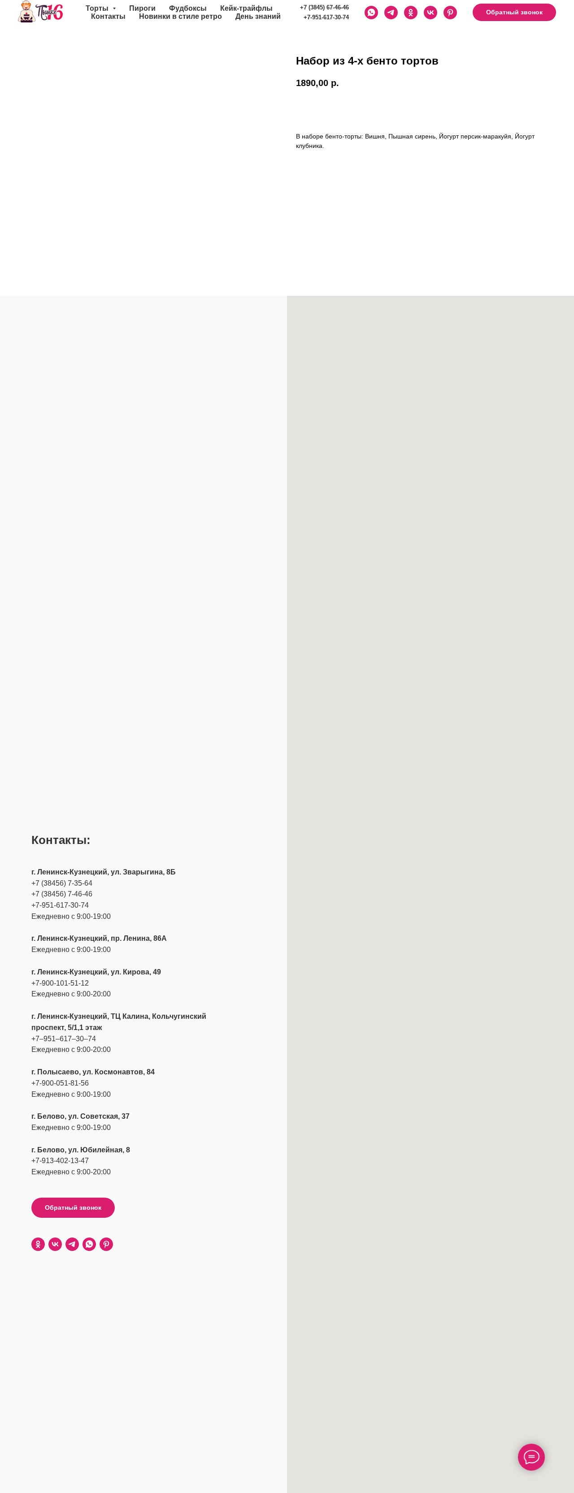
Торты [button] (98, 8)
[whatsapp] (89, 1244)
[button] (514, 13)
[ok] (38, 1244)
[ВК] (430, 12)
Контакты (108, 16)
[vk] (55, 1244)
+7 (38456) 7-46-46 (61, 894)
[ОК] (410, 12)
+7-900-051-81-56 (60, 1083)
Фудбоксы (188, 8)
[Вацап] (371, 12)
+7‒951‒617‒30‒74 (63, 1039)
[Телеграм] (391, 12)
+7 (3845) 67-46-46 (324, 7)
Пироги (142, 8)
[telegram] (72, 1244)
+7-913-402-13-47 (60, 1160)
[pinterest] (450, 12)
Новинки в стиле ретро (180, 16)
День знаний (258, 16)
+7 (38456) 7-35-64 (61, 883)
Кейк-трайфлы (246, 8)
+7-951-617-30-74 (326, 17)
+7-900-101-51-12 (60, 983)
